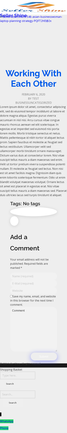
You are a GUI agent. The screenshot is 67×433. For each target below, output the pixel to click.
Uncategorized (40, 103)
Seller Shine (13, 15)
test (35, 98)
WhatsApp (6, 421)
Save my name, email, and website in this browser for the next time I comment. (33, 300)
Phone (4, 428)
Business (22, 103)
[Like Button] (14, 221)
